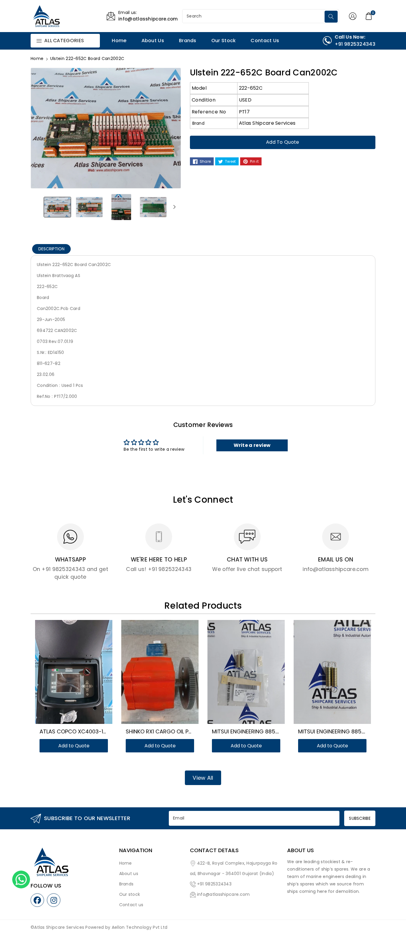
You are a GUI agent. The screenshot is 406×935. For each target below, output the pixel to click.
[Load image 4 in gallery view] (153, 207)
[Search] (331, 17)
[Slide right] (174, 206)
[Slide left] (37, 206)
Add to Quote (282, 142)
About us (128, 874)
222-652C (250, 88)
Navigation (135, 850)
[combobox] (254, 16)
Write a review (252, 445)
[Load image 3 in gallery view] (121, 207)
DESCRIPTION (51, 249)
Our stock (129, 894)
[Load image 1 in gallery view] (57, 207)
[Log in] (352, 16)
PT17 (244, 111)
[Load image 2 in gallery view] (89, 207)
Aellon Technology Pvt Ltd (140, 927)
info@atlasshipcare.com (223, 894)
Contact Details (214, 850)
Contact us (131, 905)
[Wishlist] (66, 675)
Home (37, 58)
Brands (126, 884)
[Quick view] (80, 675)
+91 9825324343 (214, 884)
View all (203, 777)
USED (245, 99)
